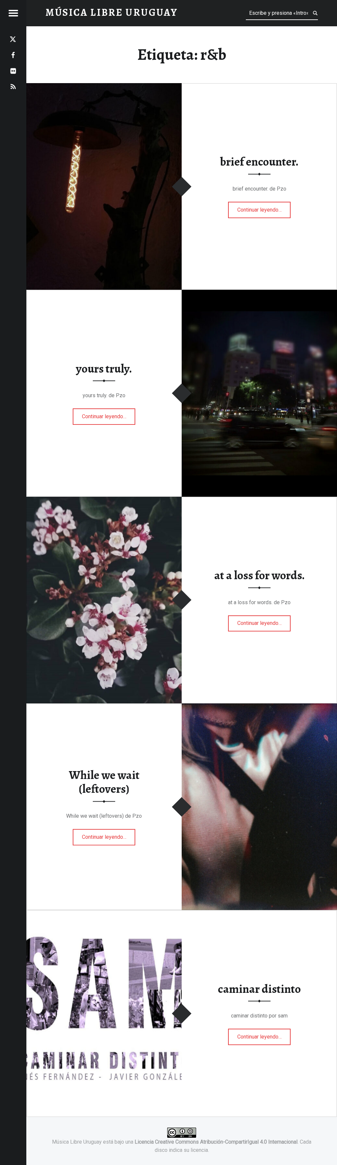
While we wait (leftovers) (104, 782)
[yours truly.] (259, 294)
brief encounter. (259, 162)
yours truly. (104, 369)
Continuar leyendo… (264, 207)
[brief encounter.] (104, 87)
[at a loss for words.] (104, 501)
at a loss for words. (259, 575)
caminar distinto (259, 989)
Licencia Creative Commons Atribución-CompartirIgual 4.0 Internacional (216, 1142)
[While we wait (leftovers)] (259, 707)
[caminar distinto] (104, 914)
